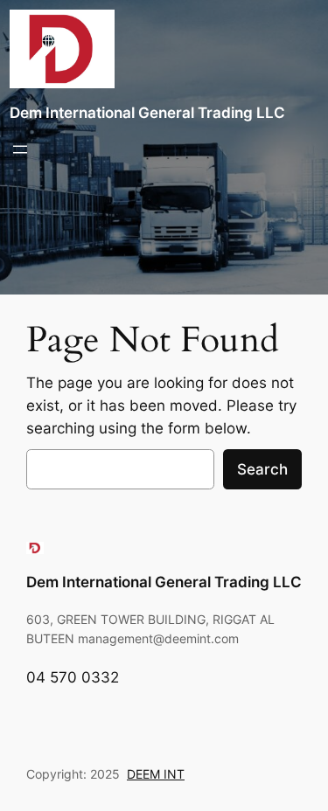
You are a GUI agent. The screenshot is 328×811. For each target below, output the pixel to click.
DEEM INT (156, 773)
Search (262, 469)
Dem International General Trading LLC (147, 112)
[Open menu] (20, 149)
